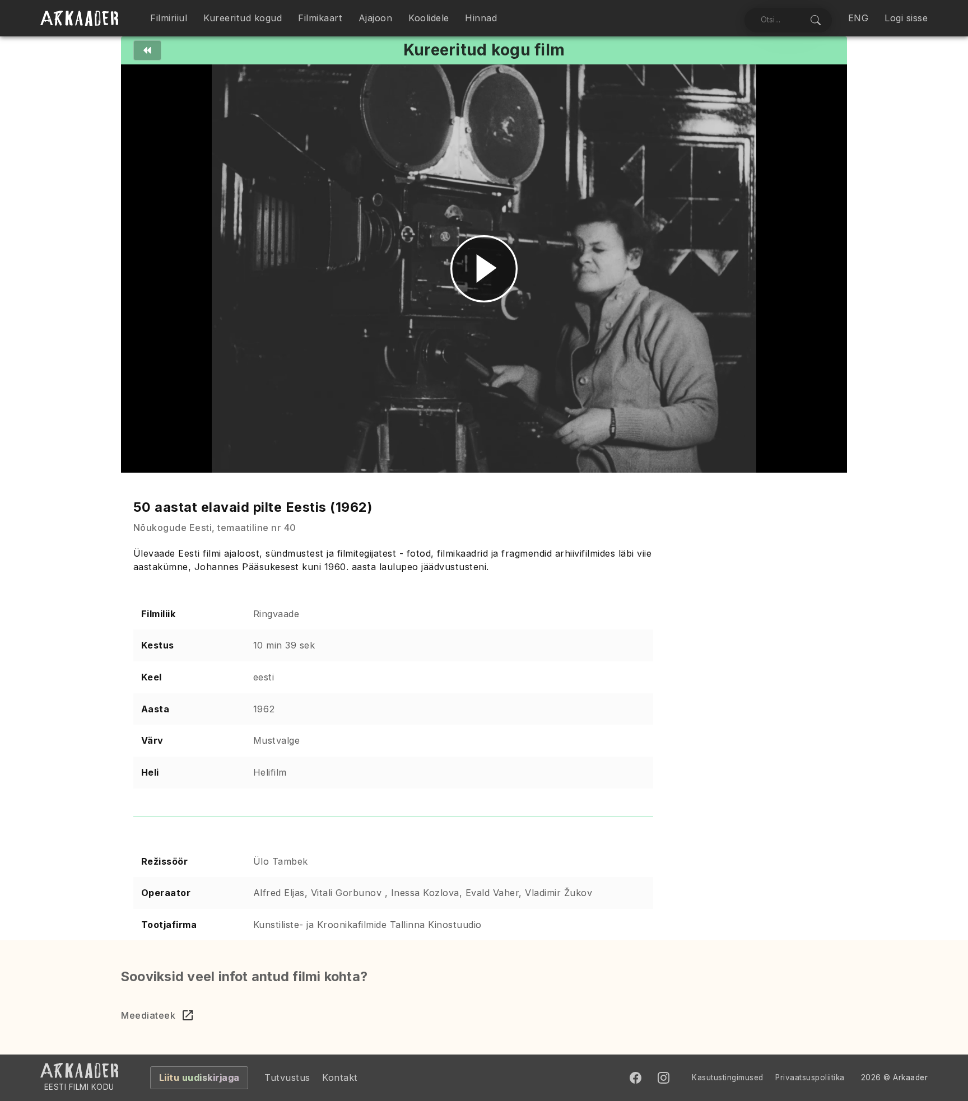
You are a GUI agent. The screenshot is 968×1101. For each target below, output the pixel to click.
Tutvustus (287, 1077)
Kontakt (340, 1077)
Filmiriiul (168, 18)
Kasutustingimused (728, 1077)
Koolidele (428, 18)
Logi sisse (906, 18)
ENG (858, 18)
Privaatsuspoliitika (810, 1077)
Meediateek (148, 1015)
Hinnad (481, 18)
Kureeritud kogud (242, 18)
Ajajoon (376, 18)
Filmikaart (320, 18)
